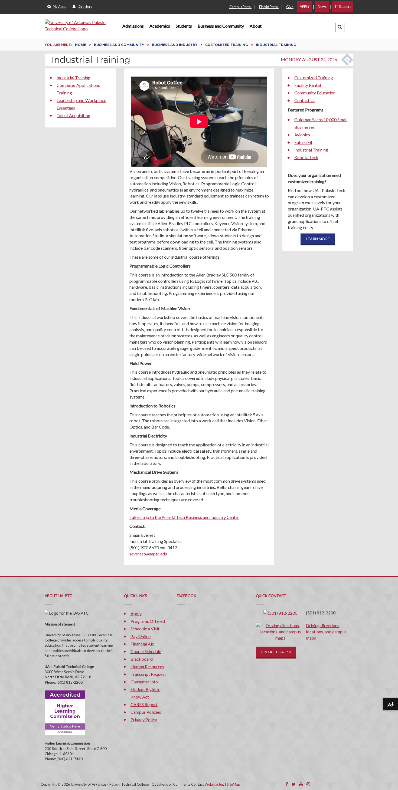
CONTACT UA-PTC (276, 652)
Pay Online (141, 636)
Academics (159, 25)
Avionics (302, 134)
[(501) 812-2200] (280, 612)
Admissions (133, 25)
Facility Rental (307, 85)
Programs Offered (148, 621)
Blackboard (142, 658)
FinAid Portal (269, 7)
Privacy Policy (144, 719)
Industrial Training (73, 77)
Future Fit (303, 142)
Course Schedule (146, 651)
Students (184, 25)
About (256, 25)
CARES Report (144, 704)
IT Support (343, 6)
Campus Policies (146, 712)
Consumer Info (144, 681)
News (322, 6)
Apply (136, 613)
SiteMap (233, 784)
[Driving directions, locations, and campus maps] (280, 631)
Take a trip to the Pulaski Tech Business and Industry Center (184, 517)
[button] (339, 27)
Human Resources (147, 666)
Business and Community (221, 25)
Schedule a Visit (145, 628)
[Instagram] (308, 783)
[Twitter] (294, 783)
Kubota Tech (306, 157)
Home (81, 45)
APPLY (304, 6)
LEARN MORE (318, 238)
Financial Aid (142, 643)
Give (289, 7)
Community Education (314, 92)
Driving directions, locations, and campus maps (326, 631)
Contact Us (304, 100)
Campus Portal (240, 7)
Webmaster (214, 784)
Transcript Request (148, 674)
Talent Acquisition (73, 115)
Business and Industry (175, 45)
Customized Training (227, 45)
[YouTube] (301, 783)
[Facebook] (287, 783)
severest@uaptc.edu (148, 553)
